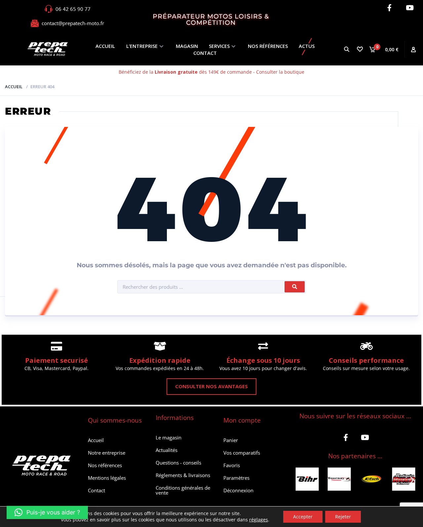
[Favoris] (359, 49)
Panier (230, 440)
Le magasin (168, 437)
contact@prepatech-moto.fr (73, 23)
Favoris (231, 465)
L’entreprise (142, 46)
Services (219, 46)
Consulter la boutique (280, 72)
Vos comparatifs (241, 452)
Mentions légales (107, 477)
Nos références (268, 46)
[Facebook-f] (389, 7)
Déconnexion (238, 490)
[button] (298, 480)
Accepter (303, 516)
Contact (205, 53)
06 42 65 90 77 (73, 9)
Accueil (105, 46)
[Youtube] (409, 7)
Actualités (166, 450)
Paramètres (236, 477)
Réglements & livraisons (183, 475)
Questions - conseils (178, 462)
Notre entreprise (106, 452)
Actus (307, 46)
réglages (258, 520)
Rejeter (343, 516)
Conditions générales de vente (183, 490)
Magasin (187, 46)
